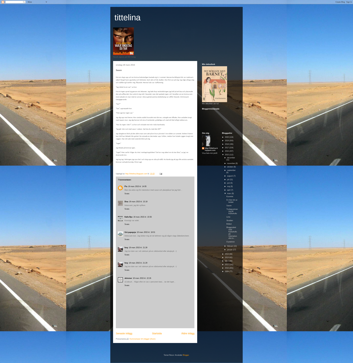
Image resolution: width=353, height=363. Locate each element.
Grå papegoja (130, 232)
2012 (227, 261)
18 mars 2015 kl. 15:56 (142, 217)
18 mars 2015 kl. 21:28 (138, 248)
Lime (228, 217)
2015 (227, 155)
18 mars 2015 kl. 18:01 (146, 232)
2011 (227, 264)
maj (229, 186)
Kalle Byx (129, 217)
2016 (227, 151)
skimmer (128, 278)
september (231, 170)
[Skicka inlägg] (161, 174)
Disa (126, 202)
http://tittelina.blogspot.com (211, 149)
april (229, 190)
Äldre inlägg (187, 333)
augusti (230, 176)
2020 (227, 137)
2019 (227, 141)
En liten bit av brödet (231, 201)
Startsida (157, 333)
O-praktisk (230, 242)
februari (230, 246)
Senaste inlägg (124, 333)
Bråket (229, 224)
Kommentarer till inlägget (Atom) (142, 339)
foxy (126, 248)
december (231, 158)
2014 (227, 254)
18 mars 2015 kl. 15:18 (138, 202)
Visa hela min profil (209, 153)
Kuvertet (229, 196)
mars (229, 193)
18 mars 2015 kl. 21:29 (138, 263)
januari (230, 250)
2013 (227, 257)
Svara (127, 194)
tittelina (127, 17)
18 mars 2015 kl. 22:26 (142, 278)
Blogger (186, 355)
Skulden (229, 220)
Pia (126, 186)
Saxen (229, 206)
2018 (227, 144)
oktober (230, 167)
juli (228, 179)
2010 (227, 268)
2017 (227, 148)
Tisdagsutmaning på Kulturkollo (232, 211)
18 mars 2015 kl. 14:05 (137, 186)
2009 (227, 271)
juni (228, 183)
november (231, 163)
